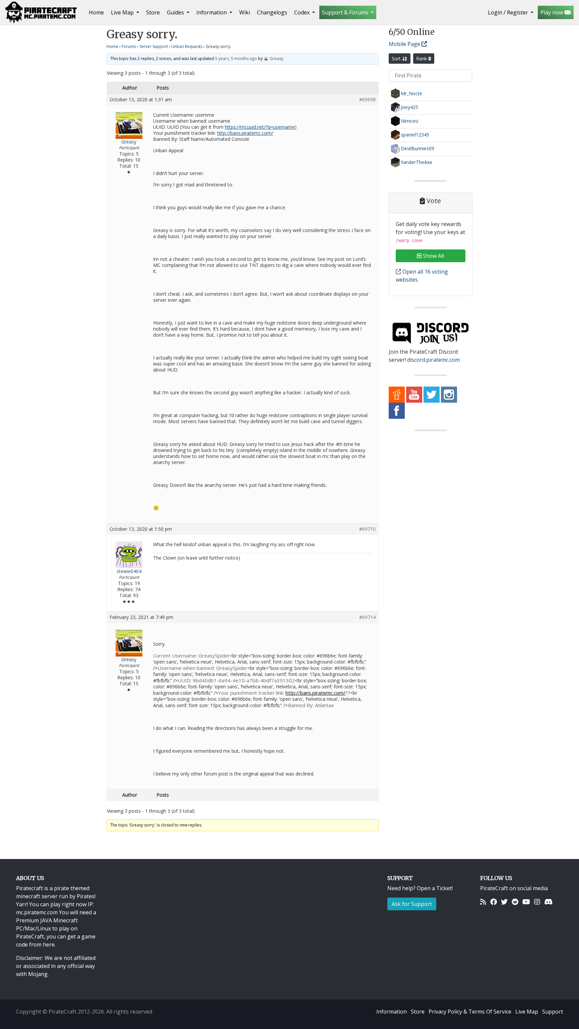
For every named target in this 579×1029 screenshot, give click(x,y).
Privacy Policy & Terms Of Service (470, 1011)
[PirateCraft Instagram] (449, 394)
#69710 (367, 529)
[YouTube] (526, 901)
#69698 (367, 100)
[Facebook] (493, 901)
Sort (397, 58)
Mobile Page (405, 44)
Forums (129, 46)
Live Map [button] (123, 12)
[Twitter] (504, 901)
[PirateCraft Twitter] (432, 394)
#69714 (367, 617)
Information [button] (212, 12)
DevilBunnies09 (417, 148)
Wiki (244, 12)
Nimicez (409, 121)
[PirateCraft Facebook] (397, 410)
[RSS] (483, 901)
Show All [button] (433, 256)
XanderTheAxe (416, 162)
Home (98, 12)
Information (391, 1011)
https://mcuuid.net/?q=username (260, 127)
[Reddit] (515, 901)
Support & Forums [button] (346, 12)
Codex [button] (302, 12)
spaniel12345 (415, 134)
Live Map (526, 1011)
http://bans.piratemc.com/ (245, 133)
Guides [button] (176, 12)
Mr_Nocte (411, 93)
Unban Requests (186, 46)
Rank (422, 58)
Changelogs (272, 12)
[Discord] (548, 901)
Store (153, 12)
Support (552, 1011)
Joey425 (409, 107)
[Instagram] (537, 901)
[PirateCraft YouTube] (414, 394)
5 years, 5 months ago (236, 58)
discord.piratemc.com (433, 359)
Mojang (38, 974)
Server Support (153, 46)
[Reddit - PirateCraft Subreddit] (397, 394)
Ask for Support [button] (412, 904)
